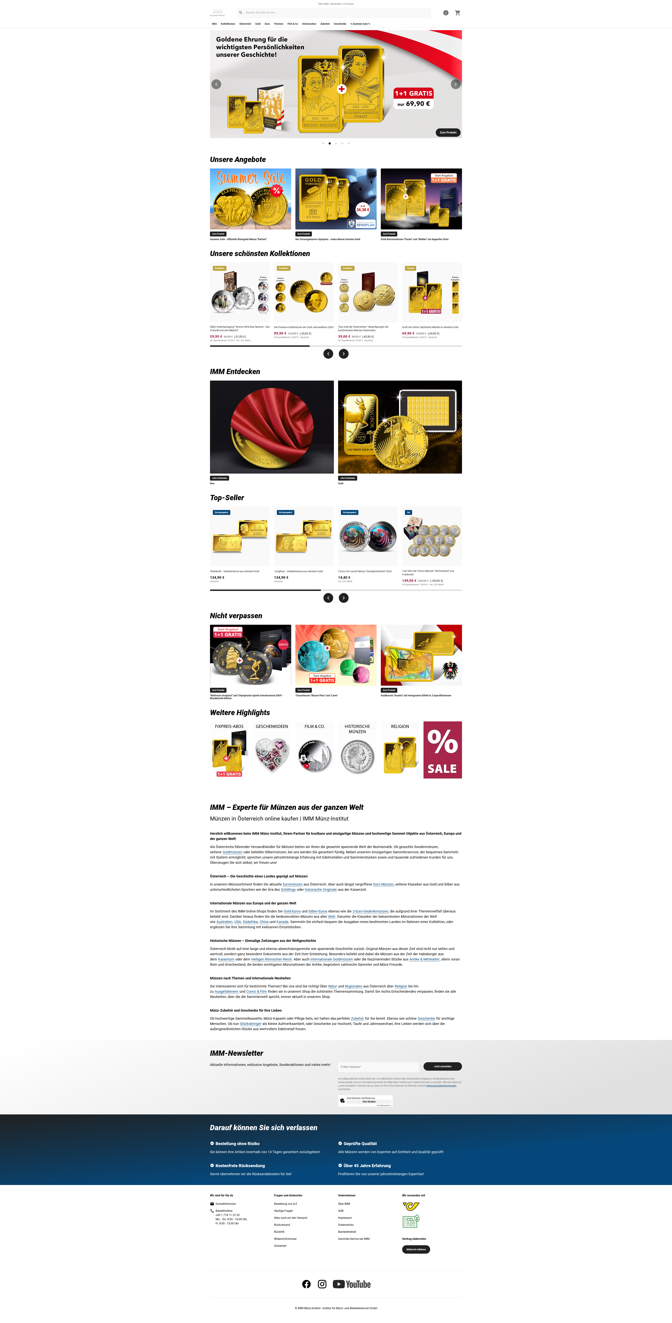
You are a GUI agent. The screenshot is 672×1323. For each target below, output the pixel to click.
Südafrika (250, 922)
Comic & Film (256, 991)
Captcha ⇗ (384, 1105)
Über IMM (323, 3)
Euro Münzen (383, 884)
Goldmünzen (232, 852)
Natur (332, 986)
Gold (258, 23)
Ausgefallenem (226, 991)
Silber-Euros (318, 911)
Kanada (282, 922)
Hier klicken (369, 1101)
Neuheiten (336, 3)
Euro (267, 23)
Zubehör (325, 23)
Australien (224, 922)
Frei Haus (349, 3)
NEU (214, 23)
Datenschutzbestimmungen (441, 1085)
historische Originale (321, 889)
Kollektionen (228, 23)
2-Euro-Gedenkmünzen (370, 911)
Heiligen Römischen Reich (271, 959)
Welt (331, 916)
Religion (401, 986)
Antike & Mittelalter (425, 959)
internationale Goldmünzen (331, 959)
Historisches (309, 23)
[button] (241, 13)
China (264, 922)
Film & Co (293, 23)
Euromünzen (292, 884)
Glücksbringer (250, 1024)
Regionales (353, 986)
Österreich (245, 23)
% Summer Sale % (360, 23)
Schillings (288, 889)
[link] (217, 12)
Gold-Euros (292, 911)
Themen (278, 23)
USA (237, 922)
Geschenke (340, 23)
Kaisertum (226, 959)
